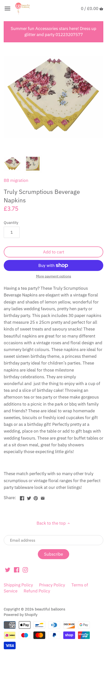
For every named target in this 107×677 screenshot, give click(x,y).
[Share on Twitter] (29, 497)
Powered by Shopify (20, 614)
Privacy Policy (52, 585)
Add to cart (53, 252)
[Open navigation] (7, 8)
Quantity (11, 222)
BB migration (16, 180)
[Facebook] (16, 570)
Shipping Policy (18, 585)
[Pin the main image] (36, 497)
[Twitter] (7, 570)
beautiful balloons (50, 608)
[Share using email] (43, 497)
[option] (12, 164)
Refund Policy (37, 591)
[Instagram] (25, 570)
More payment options (53, 276)
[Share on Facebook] (22, 497)
